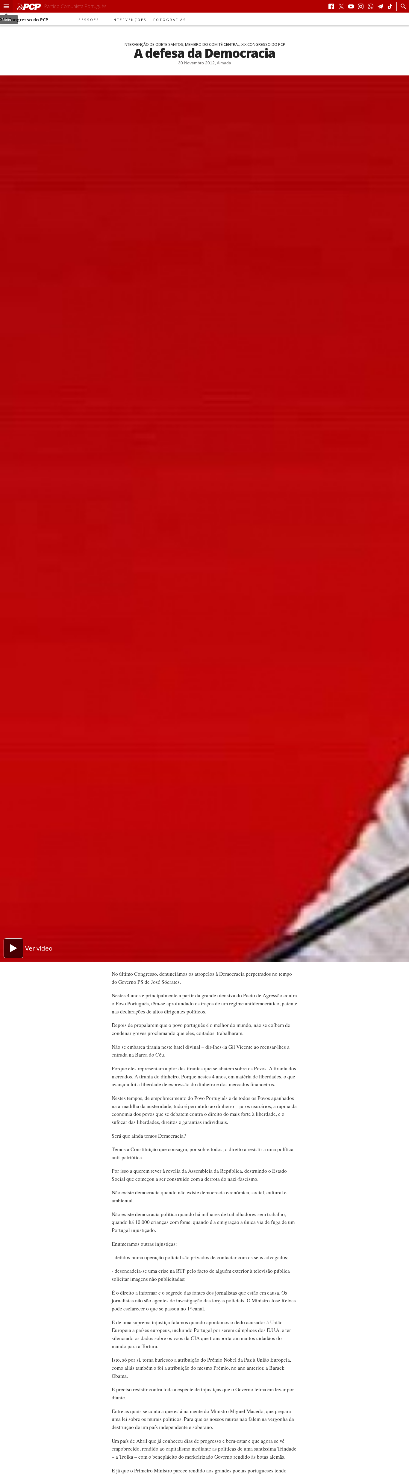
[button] (6, 6)
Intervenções (129, 19)
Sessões (88, 19)
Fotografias (169, 19)
